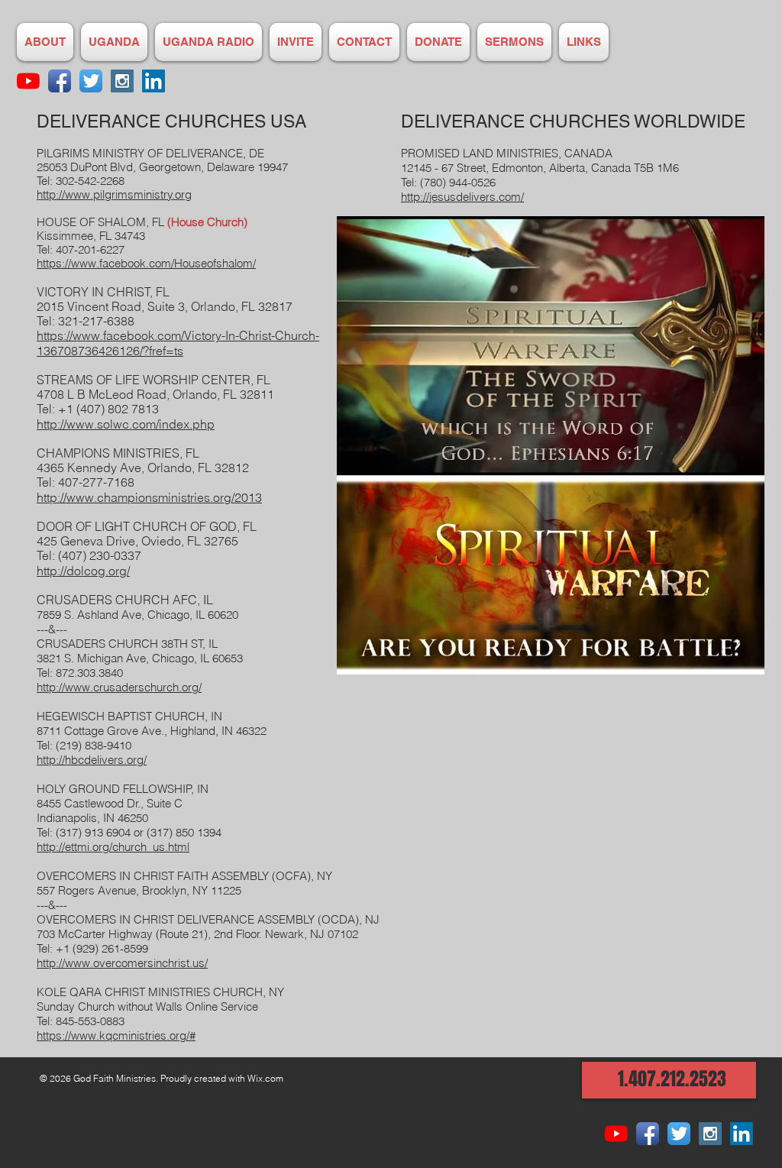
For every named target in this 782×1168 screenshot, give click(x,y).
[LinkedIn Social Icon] (153, 81)
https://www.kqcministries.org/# (116, 1035)
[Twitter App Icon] (90, 81)
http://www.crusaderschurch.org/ (119, 687)
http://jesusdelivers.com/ (462, 196)
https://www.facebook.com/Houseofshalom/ (146, 263)
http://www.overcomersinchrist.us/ (122, 963)
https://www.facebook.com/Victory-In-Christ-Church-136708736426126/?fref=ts (178, 343)
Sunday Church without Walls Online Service (147, 1006)
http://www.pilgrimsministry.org (114, 194)
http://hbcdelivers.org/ (92, 759)
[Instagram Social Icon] (122, 81)
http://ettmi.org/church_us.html (113, 847)
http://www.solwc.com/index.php (126, 424)
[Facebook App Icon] (59, 81)
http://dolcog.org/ (83, 570)
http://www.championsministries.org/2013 (149, 497)
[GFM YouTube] (28, 81)
